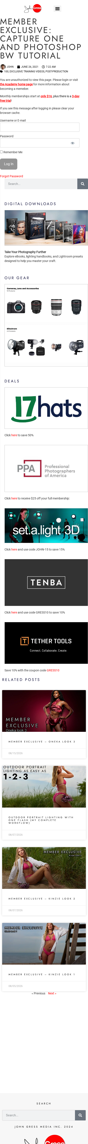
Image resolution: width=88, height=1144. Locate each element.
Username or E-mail (13, 120)
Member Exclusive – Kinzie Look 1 (42, 974)
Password (6, 136)
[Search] (82, 184)
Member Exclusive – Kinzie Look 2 (42, 898)
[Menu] (57, 9)
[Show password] (72, 142)
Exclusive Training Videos (27, 71)
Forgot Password (11, 176)
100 (6, 71)
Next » (52, 993)
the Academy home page (16, 84)
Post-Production (56, 71)
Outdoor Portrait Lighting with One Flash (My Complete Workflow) (41, 820)
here (14, 435)
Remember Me (12, 152)
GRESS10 (53, 670)
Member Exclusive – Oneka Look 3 (42, 741)
